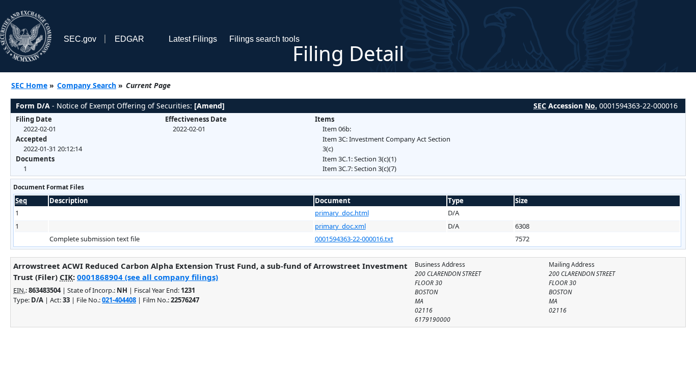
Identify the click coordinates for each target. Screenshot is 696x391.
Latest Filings (193, 39)
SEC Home (29, 85)
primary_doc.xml (340, 226)
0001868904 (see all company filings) (147, 277)
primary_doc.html (342, 212)
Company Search (86, 85)
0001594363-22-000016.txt (354, 238)
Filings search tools (264, 39)
